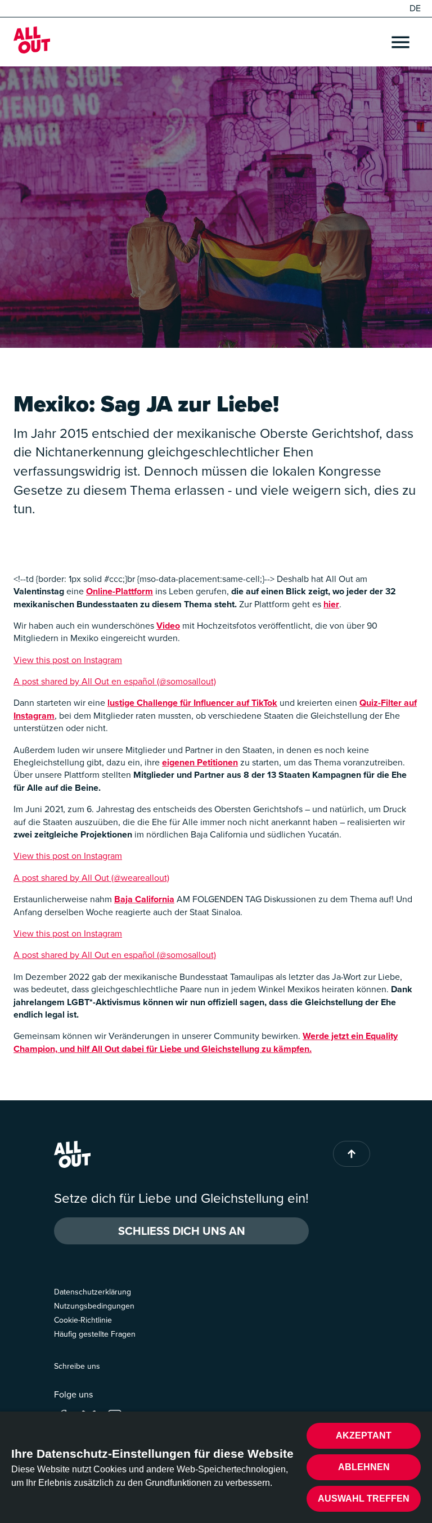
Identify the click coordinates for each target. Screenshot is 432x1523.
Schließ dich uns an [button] (181, 1230)
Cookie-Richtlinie (83, 1320)
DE (415, 8)
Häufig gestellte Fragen (95, 1334)
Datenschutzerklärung (92, 1292)
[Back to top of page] (351, 1154)
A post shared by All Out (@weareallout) (91, 877)
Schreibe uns (77, 1366)
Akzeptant (364, 1435)
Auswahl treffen (364, 1498)
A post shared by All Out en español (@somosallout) (115, 681)
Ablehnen (364, 1467)
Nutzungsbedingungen (94, 1306)
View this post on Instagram (68, 659)
